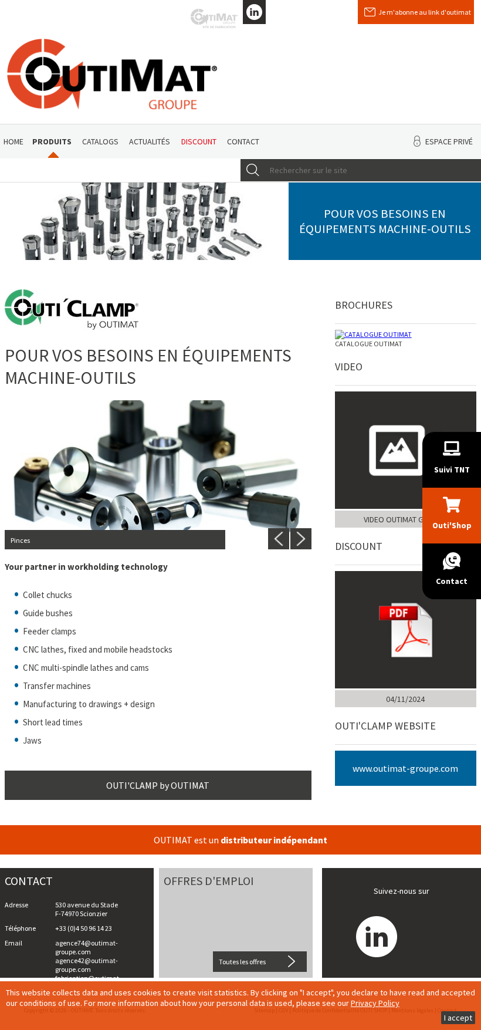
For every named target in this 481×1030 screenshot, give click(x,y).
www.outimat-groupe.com (405, 768)
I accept (458, 1017)
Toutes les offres (242, 961)
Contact (243, 141)
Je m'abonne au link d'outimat (424, 12)
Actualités (149, 141)
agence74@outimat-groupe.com (86, 947)
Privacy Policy (375, 1003)
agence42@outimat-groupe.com (86, 965)
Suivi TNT (452, 469)
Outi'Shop (452, 525)
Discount (198, 141)
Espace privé (449, 141)
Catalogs (100, 141)
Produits (52, 141)
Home (13, 141)
